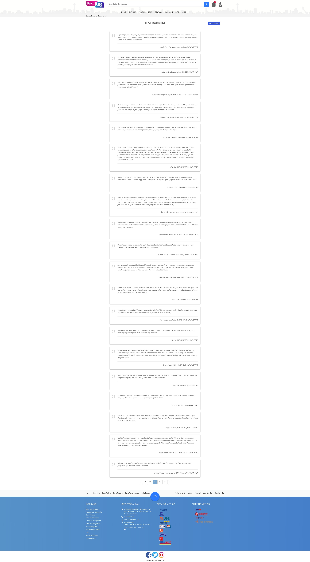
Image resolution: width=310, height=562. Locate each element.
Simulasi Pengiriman (93, 523)
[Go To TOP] (155, 496)
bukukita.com (159, 560)
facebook (149, 555)
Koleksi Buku (219, 493)
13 (164, 481)
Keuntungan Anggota (94, 512)
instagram (161, 555)
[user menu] (220, 4)
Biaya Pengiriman (92, 526)
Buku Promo (145, 493)
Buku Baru (96, 493)
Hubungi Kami (91, 538)
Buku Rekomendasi (132, 493)
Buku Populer (118, 493)
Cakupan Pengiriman (93, 520)
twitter (155, 555)
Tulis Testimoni (214, 23)
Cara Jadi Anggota (92, 509)
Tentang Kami (180, 493)
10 (150, 481)
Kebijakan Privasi (92, 535)
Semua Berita (91, 16)
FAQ (87, 532)
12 (159, 481)
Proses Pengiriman (93, 529)
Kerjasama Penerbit (194, 493)
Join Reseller (208, 493)
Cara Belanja (90, 515)
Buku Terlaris (106, 493)
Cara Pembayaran (92, 518)
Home (88, 493)
